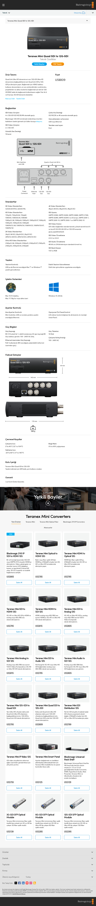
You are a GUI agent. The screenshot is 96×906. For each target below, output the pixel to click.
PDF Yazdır (57, 64)
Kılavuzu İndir (10, 99)
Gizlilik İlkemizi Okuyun (18, 894)
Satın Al (19, 582)
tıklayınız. (39, 121)
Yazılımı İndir (20, 99)
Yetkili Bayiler (39, 64)
